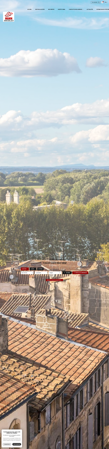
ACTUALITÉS (90, 9)
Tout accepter (16, 444)
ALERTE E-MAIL (61, 9)
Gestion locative (40, 9)
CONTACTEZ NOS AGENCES (75, 9)
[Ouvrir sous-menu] (83, 9)
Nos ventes (51, 9)
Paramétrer (7, 444)
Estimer (40, 269)
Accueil (29, 9)
